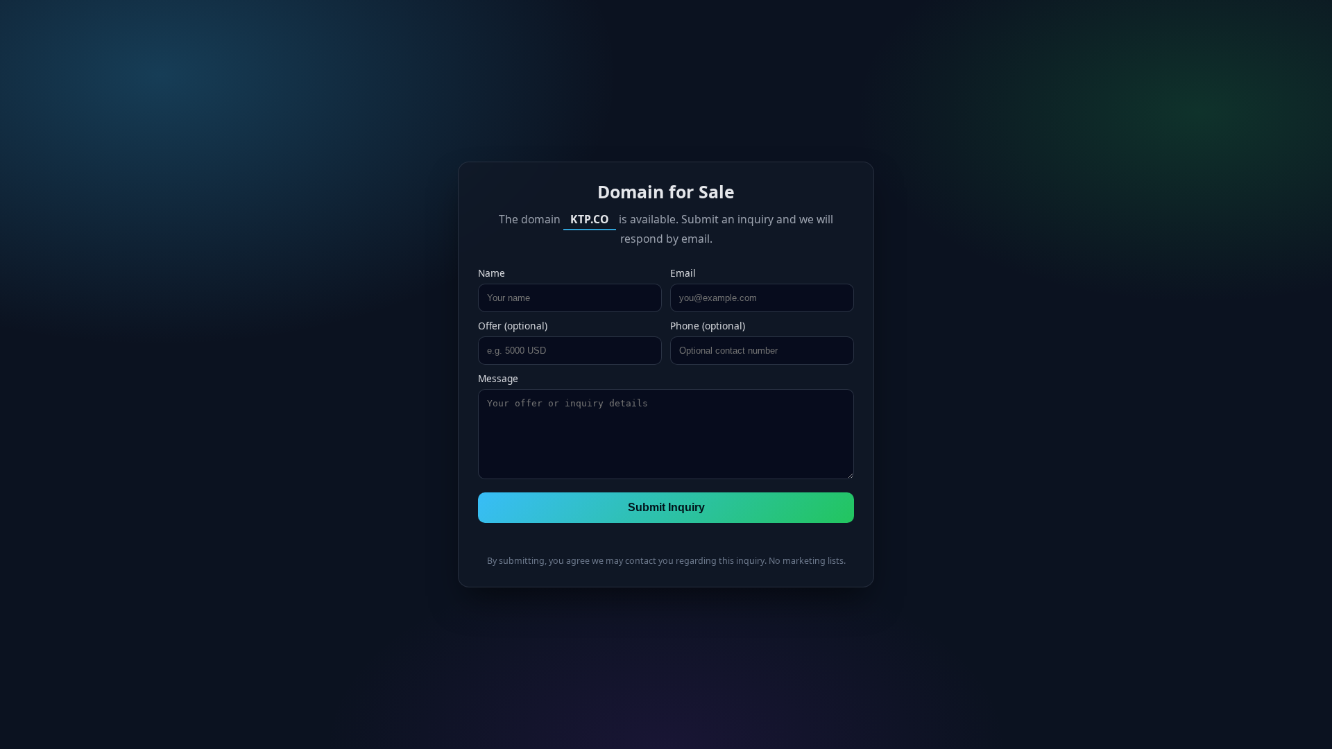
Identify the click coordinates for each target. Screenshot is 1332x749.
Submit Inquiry (666, 507)
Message (498, 378)
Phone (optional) (707, 325)
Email (683, 272)
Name (491, 272)
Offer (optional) (512, 325)
